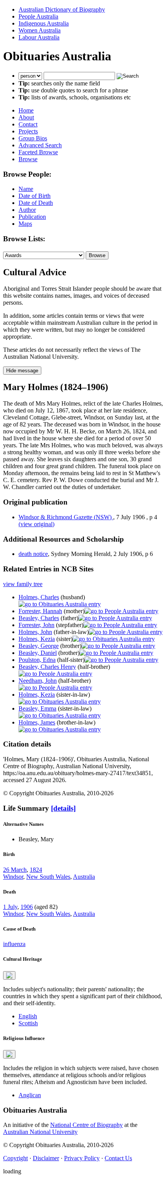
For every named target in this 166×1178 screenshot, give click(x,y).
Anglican (30, 1095)
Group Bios (33, 138)
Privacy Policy (82, 1158)
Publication (32, 216)
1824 (36, 869)
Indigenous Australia (44, 23)
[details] (63, 808)
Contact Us (118, 1158)
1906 (26, 907)
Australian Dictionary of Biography (62, 9)
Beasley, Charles (39, 618)
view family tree (22, 584)
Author (27, 209)
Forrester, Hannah (40, 611)
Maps (25, 223)
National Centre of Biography (86, 1125)
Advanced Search (40, 145)
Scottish (28, 1023)
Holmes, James (37, 722)
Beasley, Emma (37, 708)
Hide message (22, 370)
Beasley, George (39, 646)
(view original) (36, 524)
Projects (28, 131)
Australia (84, 876)
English (28, 1016)
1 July (10, 907)
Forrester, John (36, 625)
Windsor (13, 876)
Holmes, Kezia (37, 639)
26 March (15, 869)
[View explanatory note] (9, 975)
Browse (28, 159)
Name (26, 189)
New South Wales (48, 876)
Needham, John (38, 680)
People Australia (38, 16)
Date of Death (36, 202)
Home (26, 110)
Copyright (15, 1158)
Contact (28, 124)
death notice (33, 554)
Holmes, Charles (39, 597)
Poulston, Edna (37, 659)
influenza (14, 944)
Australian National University (40, 1132)
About (26, 117)
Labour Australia (39, 37)
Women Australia (40, 30)
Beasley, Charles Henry (47, 666)
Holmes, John (35, 632)
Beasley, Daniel (38, 653)
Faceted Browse (38, 152)
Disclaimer (46, 1158)
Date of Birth (35, 196)
